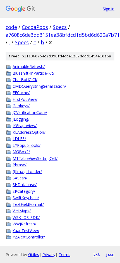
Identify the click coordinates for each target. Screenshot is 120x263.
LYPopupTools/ (26, 145)
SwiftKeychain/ (26, 197)
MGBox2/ (21, 151)
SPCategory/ (24, 191)
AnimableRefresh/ (29, 66)
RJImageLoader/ (27, 171)
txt (96, 254)
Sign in (108, 8)
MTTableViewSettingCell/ (35, 158)
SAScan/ (20, 178)
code (11, 27)
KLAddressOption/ (29, 132)
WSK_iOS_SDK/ (26, 217)
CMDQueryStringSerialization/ (39, 86)
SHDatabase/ (25, 184)
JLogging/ (21, 119)
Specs (60, 27)
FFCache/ (21, 92)
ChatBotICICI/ (25, 79)
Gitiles (33, 254)
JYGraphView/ (25, 125)
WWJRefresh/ (24, 224)
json (109, 254)
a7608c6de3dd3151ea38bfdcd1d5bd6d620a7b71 (63, 34)
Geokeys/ (21, 105)
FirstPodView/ (25, 99)
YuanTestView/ (26, 230)
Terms (64, 254)
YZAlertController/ (29, 237)
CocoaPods (35, 27)
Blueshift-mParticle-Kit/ (33, 73)
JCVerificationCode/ (30, 112)
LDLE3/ (19, 138)
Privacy (48, 254)
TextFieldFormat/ (28, 204)
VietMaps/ (22, 210)
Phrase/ (20, 164)
